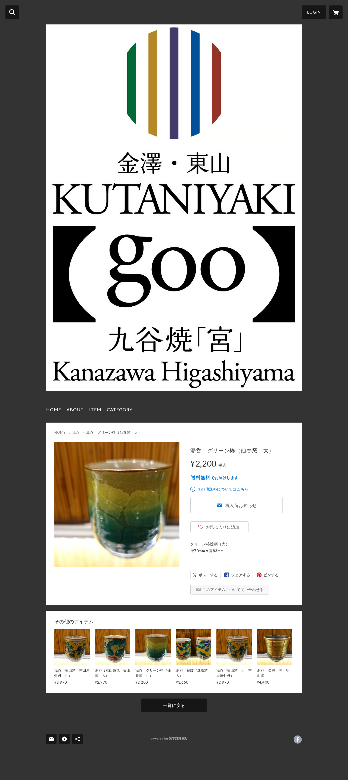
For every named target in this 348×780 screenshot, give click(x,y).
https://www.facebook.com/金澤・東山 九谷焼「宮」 (298, 739)
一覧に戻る (174, 705)
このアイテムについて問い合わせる (233, 589)
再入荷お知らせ (241, 505)
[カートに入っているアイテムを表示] (336, 12)
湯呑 (76, 432)
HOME (53, 409)
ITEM (95, 409)
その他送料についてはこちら (222, 489)
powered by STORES (168, 739)
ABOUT (75, 409)
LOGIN (314, 12)
